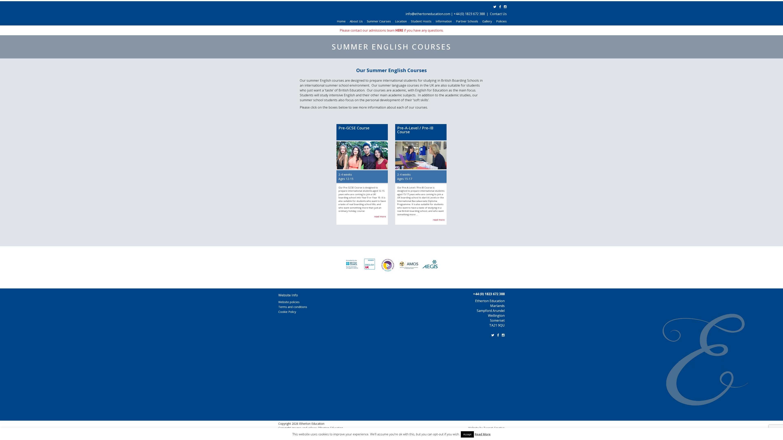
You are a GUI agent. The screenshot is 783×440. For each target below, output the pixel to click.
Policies (501, 21)
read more (380, 216)
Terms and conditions (292, 307)
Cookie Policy (287, 312)
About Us (357, 21)
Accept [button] (467, 434)
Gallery (488, 21)
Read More (483, 434)
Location (402, 21)
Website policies (289, 302)
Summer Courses (380, 21)
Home (342, 21)
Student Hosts (422, 21)
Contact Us (498, 14)
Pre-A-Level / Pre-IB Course (415, 129)
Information (445, 21)
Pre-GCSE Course (353, 127)
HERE (399, 30)
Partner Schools (468, 21)
